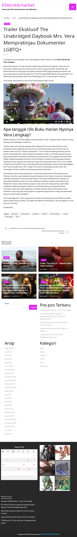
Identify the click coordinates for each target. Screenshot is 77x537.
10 (3, 465)
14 (24, 465)
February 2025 (10, 412)
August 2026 (9, 348)
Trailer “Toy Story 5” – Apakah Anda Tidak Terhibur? (55, 264)
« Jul (2, 483)
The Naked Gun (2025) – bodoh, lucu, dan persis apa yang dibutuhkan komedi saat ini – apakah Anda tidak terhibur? (17, 289)
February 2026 (10, 370)
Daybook (15, 214)
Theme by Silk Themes (50, 534)
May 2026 (8, 359)
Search (7, 303)
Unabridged (9, 217)
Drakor (42, 352)
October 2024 (10, 426)
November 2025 (10, 380)
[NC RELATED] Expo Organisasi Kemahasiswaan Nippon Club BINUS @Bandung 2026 (52, 316)
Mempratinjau (55, 214)
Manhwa (43, 355)
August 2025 (9, 391)
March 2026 (9, 366)
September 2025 (10, 387)
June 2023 (8, 434)
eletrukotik (7, 269)
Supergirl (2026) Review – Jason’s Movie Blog (55, 310)
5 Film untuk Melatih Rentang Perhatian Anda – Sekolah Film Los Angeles (18, 263)
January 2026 (9, 373)
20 (18, 469)
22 (29, 469)
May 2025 (8, 402)
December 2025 (10, 377)
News (42, 362)
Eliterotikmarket (18, 5)
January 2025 (9, 416)
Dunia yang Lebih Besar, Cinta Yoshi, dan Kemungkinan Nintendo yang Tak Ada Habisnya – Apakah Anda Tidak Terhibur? (55, 289)
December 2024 (10, 419)
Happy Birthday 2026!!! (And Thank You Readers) (18, 517)
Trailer (65, 214)
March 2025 (9, 409)
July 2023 (8, 430)
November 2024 (10, 423)
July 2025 (8, 394)
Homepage (7, 18)
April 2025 (8, 405)
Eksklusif (35, 214)
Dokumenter (25, 214)
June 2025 (8, 398)
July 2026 (8, 352)
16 (34, 465)
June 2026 (8, 355)
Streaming (43, 366)
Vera (17, 217)
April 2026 (8, 362)
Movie (14, 18)
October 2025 (10, 384)
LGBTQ (44, 214)
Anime (42, 348)
